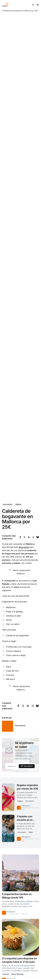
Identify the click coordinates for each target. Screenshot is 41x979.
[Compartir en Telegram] (33, 537)
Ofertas (18, 504)
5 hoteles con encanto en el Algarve (24, 820)
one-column (7, 504)
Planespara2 (20, 725)
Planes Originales (17, 974)
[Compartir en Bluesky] (37, 537)
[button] (33, 5)
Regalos (20, 801)
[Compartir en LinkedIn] (28, 537)
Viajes (30, 832)
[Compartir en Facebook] (20, 537)
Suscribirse (28, 766)
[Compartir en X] (24, 537)
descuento (24, 547)
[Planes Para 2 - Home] (13, 5)
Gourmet (6, 974)
